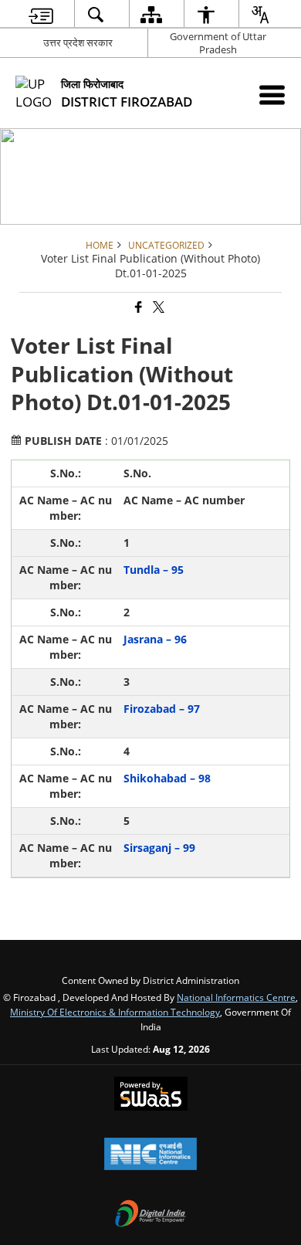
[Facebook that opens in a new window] (137, 308)
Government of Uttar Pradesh (218, 42)
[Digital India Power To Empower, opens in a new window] (150, 1215)
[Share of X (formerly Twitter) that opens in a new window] (157, 308)
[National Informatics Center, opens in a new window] (150, 1155)
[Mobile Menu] (272, 94)
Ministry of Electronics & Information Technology (115, 1012)
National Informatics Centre (236, 997)
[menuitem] (41, 14)
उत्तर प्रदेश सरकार (78, 42)
